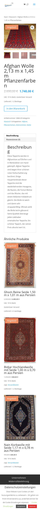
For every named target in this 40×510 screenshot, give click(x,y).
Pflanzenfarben (9, 125)
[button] (32, 27)
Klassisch (12, 17)
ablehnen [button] (32, 506)
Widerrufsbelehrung (19, 481)
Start (6, 17)
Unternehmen (19, 477)
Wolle (29, 125)
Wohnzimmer (21, 125)
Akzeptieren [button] (21, 506)
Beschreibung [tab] (12, 135)
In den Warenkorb (15, 108)
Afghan (24, 121)
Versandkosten (13, 385)
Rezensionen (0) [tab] (13, 139)
